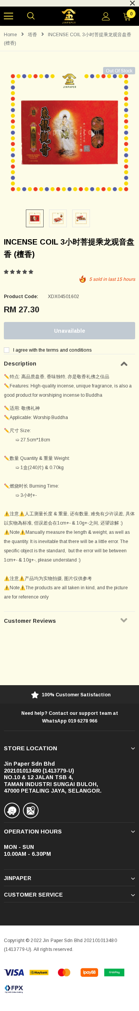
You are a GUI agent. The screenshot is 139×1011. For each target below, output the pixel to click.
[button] (19, 272)
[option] (69, 132)
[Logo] (68, 16)
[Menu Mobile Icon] (8, 16)
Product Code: (21, 296)
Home (10, 34)
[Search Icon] (31, 16)
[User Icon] (106, 16)
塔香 (32, 34)
